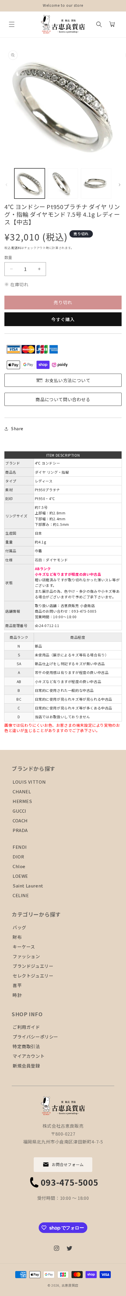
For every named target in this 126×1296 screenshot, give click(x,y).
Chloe (19, 866)
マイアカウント (29, 1056)
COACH (20, 820)
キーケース (24, 946)
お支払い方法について (68, 380)
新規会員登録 (26, 1066)
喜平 (17, 985)
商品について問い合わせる (62, 399)
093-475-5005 (69, 1182)
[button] (11, 24)
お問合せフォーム (68, 1164)
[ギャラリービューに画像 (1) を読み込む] (29, 183)
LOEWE (20, 876)
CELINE (21, 895)
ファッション (26, 956)
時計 (17, 995)
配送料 (16, 247)
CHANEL (22, 791)
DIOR (18, 856)
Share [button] (17, 428)
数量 (8, 257)
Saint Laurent (28, 885)
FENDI (20, 847)
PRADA (20, 830)
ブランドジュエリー (33, 966)
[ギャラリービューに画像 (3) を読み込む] (96, 183)
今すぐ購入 (63, 319)
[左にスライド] (6, 184)
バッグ (19, 927)
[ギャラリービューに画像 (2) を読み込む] (63, 183)
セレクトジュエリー (33, 976)
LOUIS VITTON (29, 782)
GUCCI (19, 811)
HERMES (22, 801)
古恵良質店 (70, 1285)
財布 (17, 937)
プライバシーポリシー (35, 1037)
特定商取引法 (26, 1046)
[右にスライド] (119, 184)
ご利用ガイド (26, 1027)
